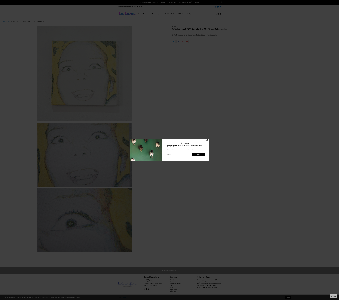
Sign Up (198, 155)
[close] (207, 140)
